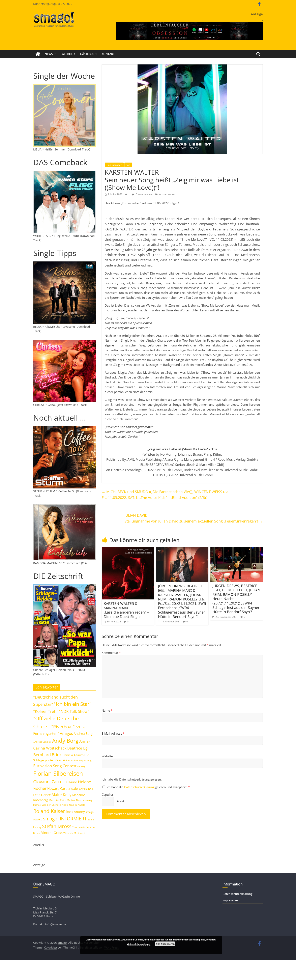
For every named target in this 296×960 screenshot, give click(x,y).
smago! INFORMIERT (65, 818)
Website (107, 756)
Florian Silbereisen (58, 773)
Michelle (56, 805)
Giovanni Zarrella (50, 782)
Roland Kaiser (49, 811)
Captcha (107, 794)
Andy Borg (65, 740)
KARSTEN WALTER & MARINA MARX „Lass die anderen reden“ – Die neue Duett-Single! (126, 610)
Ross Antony (75, 812)
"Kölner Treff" (45, 711)
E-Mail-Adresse (113, 733)
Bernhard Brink (47, 754)
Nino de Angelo (77, 804)
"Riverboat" (63, 727)
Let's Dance (42, 795)
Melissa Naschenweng (79, 800)
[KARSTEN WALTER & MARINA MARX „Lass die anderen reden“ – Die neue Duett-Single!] (128, 549)
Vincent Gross (52, 832)
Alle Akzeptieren (165, 944)
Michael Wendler (42, 804)
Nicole (65, 804)
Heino (72, 782)
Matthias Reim (57, 800)
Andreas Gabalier (42, 741)
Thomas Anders (81, 827)
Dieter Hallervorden (66, 760)
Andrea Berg (83, 733)
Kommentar (111, 653)
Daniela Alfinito (73, 755)
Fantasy (81, 766)
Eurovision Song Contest (55, 765)
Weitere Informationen (138, 943)
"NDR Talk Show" (74, 711)
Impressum (230, 900)
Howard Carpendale (62, 788)
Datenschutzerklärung (139, 787)
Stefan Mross (56, 826)
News (49, 54)
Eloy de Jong (85, 760)
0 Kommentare (143, 194)
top (128, 165)
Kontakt (108, 54)
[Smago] (37, 54)
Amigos (66, 733)
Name (107, 710)
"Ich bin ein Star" (72, 704)
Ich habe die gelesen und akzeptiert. (148, 787)
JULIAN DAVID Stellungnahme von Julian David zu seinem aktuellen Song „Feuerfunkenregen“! (193, 518)
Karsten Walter (167, 194)
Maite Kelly (61, 794)
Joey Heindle (86, 789)
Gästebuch (88, 54)
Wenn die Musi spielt (74, 833)
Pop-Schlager (114, 165)
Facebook (68, 54)
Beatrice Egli (78, 748)
